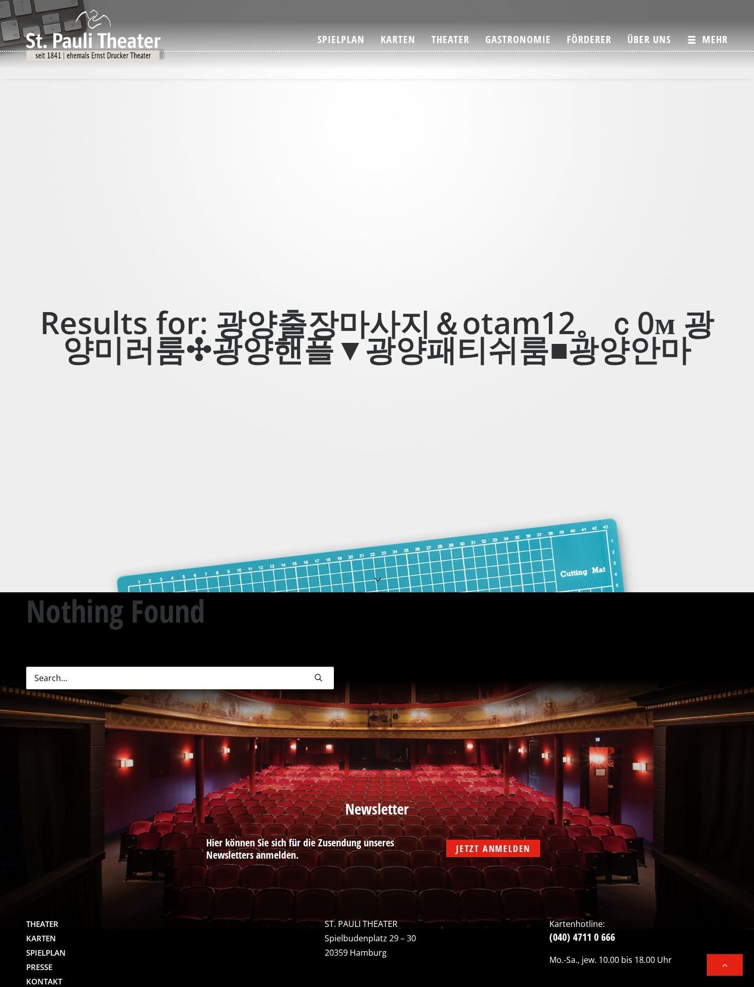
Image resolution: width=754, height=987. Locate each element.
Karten (398, 39)
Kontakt (44, 981)
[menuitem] (345, 39)
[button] (318, 677)
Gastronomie (518, 39)
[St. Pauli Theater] (96, 39)
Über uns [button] (649, 39)
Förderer (589, 39)
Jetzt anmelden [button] (493, 848)
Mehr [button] (715, 39)
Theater (450, 39)
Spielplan (341, 39)
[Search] (180, 678)
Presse (39, 967)
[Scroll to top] (725, 964)
